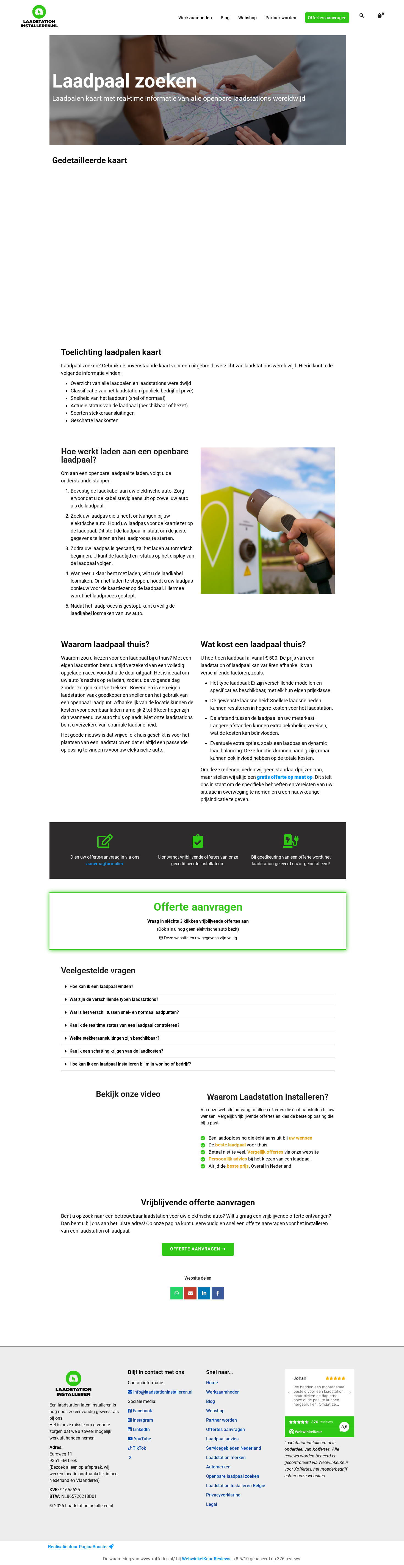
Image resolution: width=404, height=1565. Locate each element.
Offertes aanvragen (327, 17)
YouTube (142, 1438)
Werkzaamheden (195, 17)
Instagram (142, 1420)
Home (212, 1382)
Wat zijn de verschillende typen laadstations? (114, 999)
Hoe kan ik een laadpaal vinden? (101, 986)
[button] (197, 986)
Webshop (247, 17)
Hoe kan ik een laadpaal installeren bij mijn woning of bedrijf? (130, 1064)
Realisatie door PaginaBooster (78, 1546)
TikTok (139, 1448)
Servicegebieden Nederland (233, 1448)
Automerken (218, 1467)
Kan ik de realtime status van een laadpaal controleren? (124, 1025)
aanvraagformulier (104, 863)
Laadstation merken (226, 1457)
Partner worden (280, 17)
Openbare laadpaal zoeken (232, 1476)
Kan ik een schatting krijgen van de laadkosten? (116, 1051)
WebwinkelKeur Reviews (206, 1558)
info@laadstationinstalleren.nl (162, 1392)
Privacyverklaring (223, 1495)
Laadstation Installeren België (235, 1485)
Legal (211, 1504)
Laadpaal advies (222, 1438)
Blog (225, 17)
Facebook (142, 1410)
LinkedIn (141, 1429)
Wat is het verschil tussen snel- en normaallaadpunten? (124, 1012)
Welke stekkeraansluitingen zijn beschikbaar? (114, 1038)
